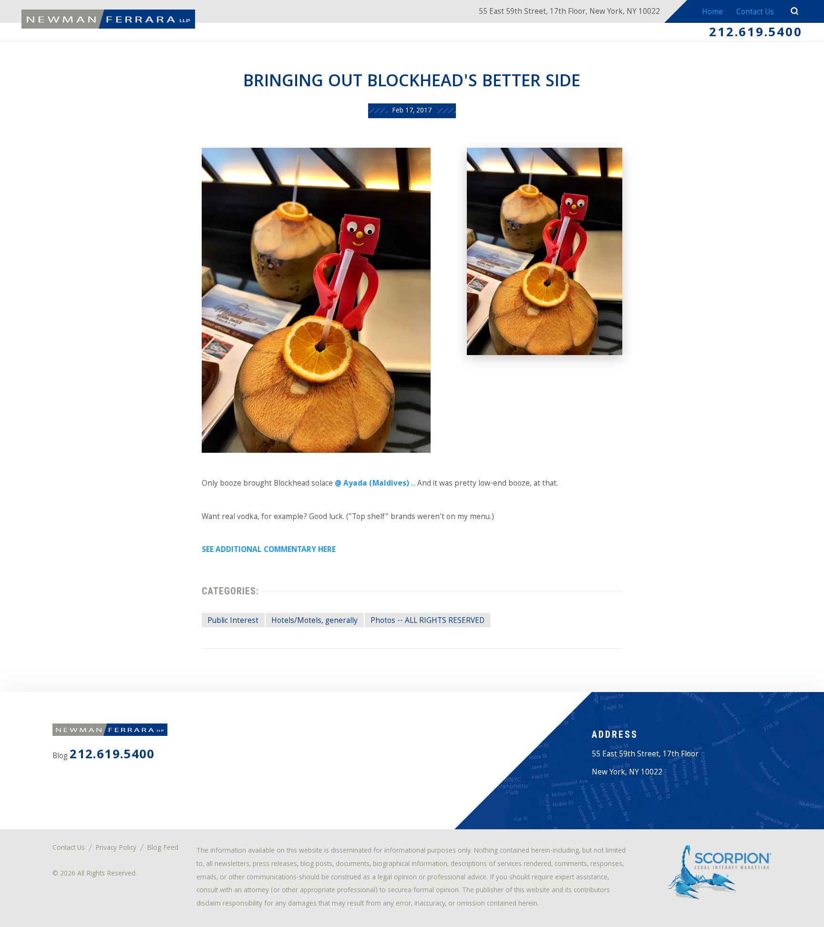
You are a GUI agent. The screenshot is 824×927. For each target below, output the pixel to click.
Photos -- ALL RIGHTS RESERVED (427, 621)
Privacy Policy (115, 848)
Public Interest (232, 621)
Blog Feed (162, 848)
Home (712, 12)
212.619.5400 (755, 33)
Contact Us (755, 12)
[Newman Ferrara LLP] (108, 19)
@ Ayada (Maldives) (372, 484)
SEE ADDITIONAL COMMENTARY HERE (269, 550)
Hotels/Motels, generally (314, 621)
